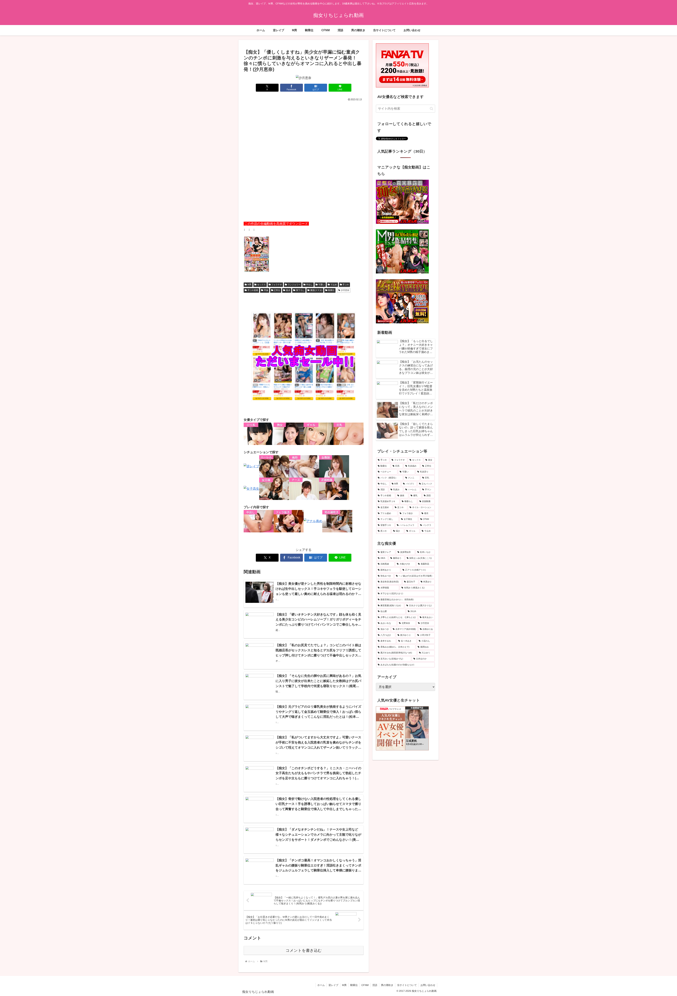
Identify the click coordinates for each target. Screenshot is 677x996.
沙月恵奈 (345, 290)
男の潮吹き (387, 985)
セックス (261, 284)
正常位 (277, 290)
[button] (431, 109)
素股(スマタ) (316, 290)
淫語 (374, 985)
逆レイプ (333, 985)
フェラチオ (276, 284)
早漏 (266, 290)
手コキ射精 (253, 290)
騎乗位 (331, 290)
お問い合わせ (427, 985)
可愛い (321, 284)
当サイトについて (407, 985)
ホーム (321, 985)
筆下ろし (300, 290)
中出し (309, 284)
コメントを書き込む (304, 950)
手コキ (346, 284)
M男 (249, 284)
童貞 (288, 290)
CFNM (365, 985)
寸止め (334, 284)
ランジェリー (294, 284)
